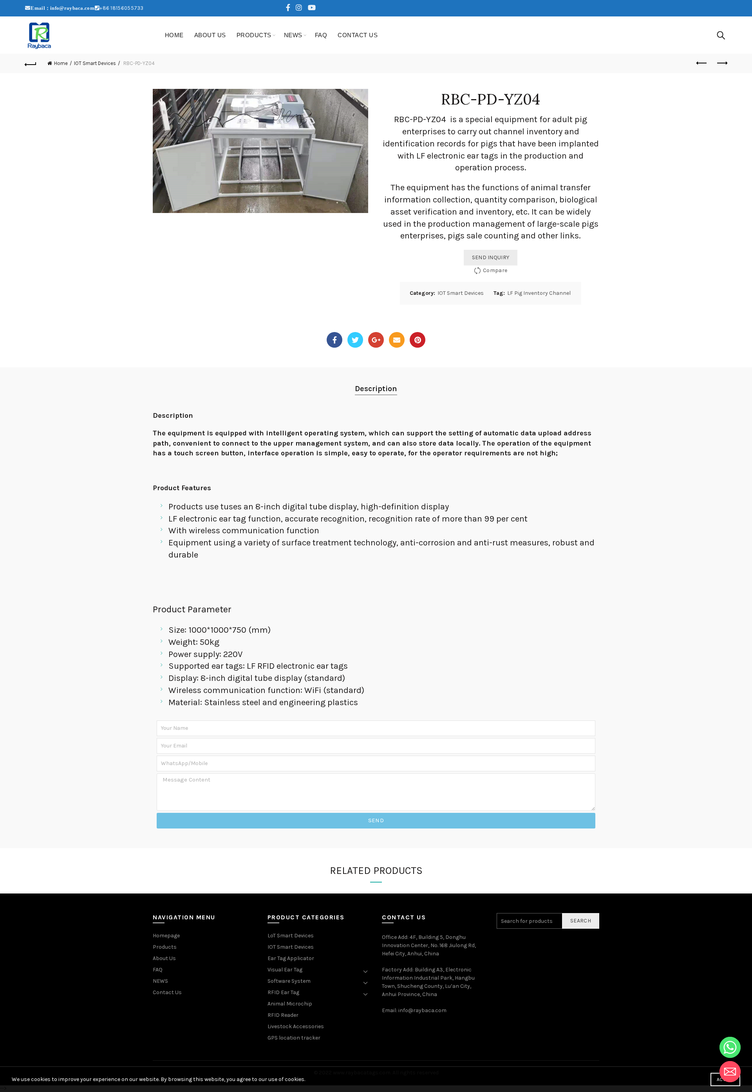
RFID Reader (283, 1015)
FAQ (321, 35)
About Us (210, 35)
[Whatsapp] (730, 1047)
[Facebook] (334, 340)
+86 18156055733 (121, 8)
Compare (495, 270)
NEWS (293, 35)
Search (580, 920)
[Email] (397, 340)
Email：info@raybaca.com (62, 8)
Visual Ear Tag (285, 969)
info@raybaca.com (422, 1010)
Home (174, 35)
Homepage (166, 935)
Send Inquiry (491, 257)
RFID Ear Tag (283, 992)
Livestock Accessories (296, 1026)
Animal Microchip (290, 1003)
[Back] (30, 63)
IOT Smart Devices (95, 63)
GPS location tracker (294, 1037)
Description (376, 388)
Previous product (702, 63)
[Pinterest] (417, 340)
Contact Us (358, 35)
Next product (721, 63)
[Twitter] (355, 340)
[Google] (376, 340)
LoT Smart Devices (291, 935)
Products (254, 35)
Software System (289, 981)
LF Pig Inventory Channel (539, 293)
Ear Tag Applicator (291, 958)
